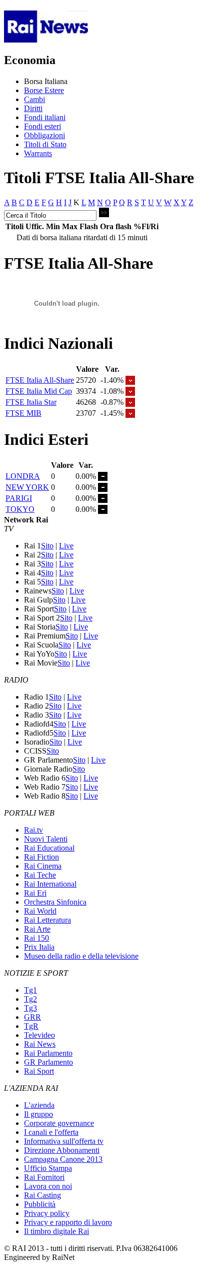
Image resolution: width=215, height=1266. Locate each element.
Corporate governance (59, 1123)
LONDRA (23, 476)
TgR (31, 1026)
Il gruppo (38, 1114)
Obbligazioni (44, 135)
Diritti (33, 108)
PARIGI (19, 498)
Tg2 (30, 999)
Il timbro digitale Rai (56, 1231)
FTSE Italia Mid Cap (39, 391)
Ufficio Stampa (48, 1168)
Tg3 (30, 1008)
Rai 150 (36, 938)
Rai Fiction (41, 857)
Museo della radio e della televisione (81, 956)
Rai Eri (35, 893)
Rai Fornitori (44, 1177)
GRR (32, 1017)
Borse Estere (44, 90)
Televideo (39, 1035)
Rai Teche (40, 875)
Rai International (50, 884)
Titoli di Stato (45, 144)
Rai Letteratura (47, 920)
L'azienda (39, 1105)
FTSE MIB (24, 413)
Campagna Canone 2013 (63, 1159)
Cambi (34, 99)
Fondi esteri (42, 126)
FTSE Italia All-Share (40, 380)
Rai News (40, 1044)
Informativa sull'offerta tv (64, 1141)
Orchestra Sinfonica (55, 902)
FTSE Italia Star (31, 402)
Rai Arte (37, 929)
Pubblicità (40, 1204)
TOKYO (20, 509)
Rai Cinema (43, 866)
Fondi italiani (45, 117)
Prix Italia (39, 947)
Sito (47, 545)
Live (66, 545)
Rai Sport (39, 1071)
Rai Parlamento (48, 1053)
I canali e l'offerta (51, 1132)
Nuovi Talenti (46, 839)
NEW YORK (27, 487)
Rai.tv (33, 830)
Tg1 (30, 990)
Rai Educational (49, 848)
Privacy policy (47, 1213)
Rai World (40, 911)
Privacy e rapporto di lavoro (68, 1222)
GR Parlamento (48, 1062)
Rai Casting (42, 1195)
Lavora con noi (48, 1186)
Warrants (38, 153)
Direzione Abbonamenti (62, 1150)
